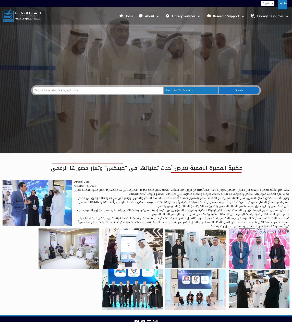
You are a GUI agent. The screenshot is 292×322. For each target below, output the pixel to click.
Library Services (183, 16)
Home (129, 16)
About (149, 16)
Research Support (226, 16)
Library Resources (270, 16)
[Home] (22, 15)
